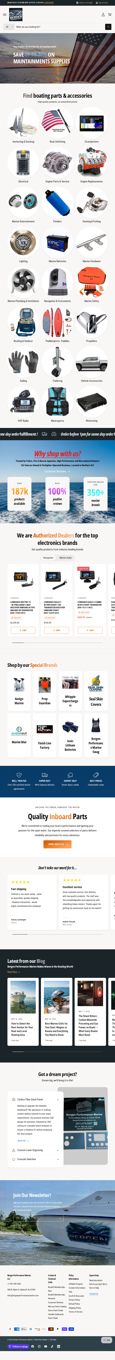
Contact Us (93, 1293)
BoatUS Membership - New (57, 1289)
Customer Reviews (55, 471)
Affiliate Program (76, 1284)
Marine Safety (91, 301)
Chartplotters (92, 141)
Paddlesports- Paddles (57, 341)
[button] (5, 14)
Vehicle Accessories (91, 380)
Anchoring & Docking (23, 141)
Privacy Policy (74, 1300)
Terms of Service (76, 1312)
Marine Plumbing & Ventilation (23, 301)
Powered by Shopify (40, 1340)
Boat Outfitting (57, 141)
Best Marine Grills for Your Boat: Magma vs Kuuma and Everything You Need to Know (56, 1029)
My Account (103, 3)
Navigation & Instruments (57, 301)
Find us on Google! (86, 3)
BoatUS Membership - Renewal (57, 1296)
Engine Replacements (92, 181)
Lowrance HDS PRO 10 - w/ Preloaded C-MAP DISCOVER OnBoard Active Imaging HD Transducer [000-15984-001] (22, 607)
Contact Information (77, 1288)
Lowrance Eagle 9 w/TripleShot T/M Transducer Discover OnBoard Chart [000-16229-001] (54, 607)
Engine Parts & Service (57, 181)
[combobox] (63, 27)
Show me (21, 1140)
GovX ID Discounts (76, 1296)
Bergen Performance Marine (23, 1340)
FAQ (70, 1292)
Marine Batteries (57, 261)
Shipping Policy (75, 1308)
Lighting (23, 261)
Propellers (91, 341)
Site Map (53, 1340)
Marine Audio (66, 557)
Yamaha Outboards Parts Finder (56, 1316)
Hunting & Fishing (92, 221)
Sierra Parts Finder (55, 1310)
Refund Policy (74, 1304)
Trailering (57, 380)
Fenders (57, 221)
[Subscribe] (60, 1218)
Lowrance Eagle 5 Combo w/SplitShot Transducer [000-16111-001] (90, 605)
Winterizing (91, 420)
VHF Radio (23, 420)
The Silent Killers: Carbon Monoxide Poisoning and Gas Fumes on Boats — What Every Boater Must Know (88, 1025)
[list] (57, 494)
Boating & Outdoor (23, 341)
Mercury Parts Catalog (57, 1306)
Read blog (12, 971)
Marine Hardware (92, 261)
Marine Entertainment (23, 221)
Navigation (48, 557)
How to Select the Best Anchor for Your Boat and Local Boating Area (22, 1029)
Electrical (23, 181)
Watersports (57, 420)
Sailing (23, 380)
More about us (56, 844)
